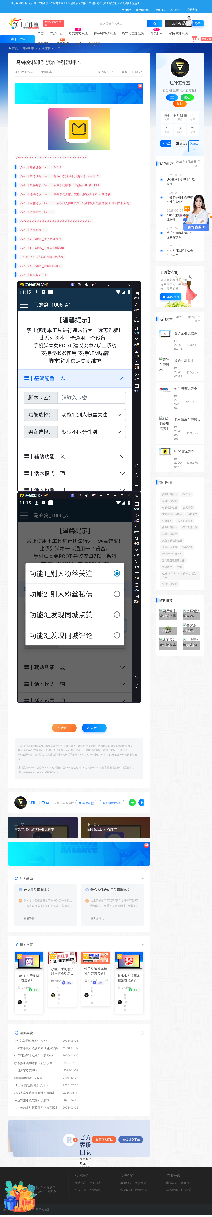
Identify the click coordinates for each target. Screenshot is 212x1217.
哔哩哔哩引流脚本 (172, 553)
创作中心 (186, 1190)
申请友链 (172, 1183)
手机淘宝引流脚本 (26, 1070)
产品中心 (56, 34)
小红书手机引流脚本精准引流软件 (62, 971)
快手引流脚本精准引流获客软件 (95, 971)
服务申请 (80, 1190)
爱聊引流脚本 (169, 547)
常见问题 (126, 1190)
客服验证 (126, 1183)
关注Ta (168, 143)
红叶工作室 (25, 72)
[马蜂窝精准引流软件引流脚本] (79, 129)
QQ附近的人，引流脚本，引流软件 (179, 575)
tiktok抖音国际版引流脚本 (31, 1085)
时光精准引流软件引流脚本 (34, 829)
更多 (78, 43)
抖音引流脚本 (169, 494)
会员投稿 (172, 1190)
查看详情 (29, 918)
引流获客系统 (78, 34)
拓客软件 (187, 547)
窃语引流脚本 (169, 500)
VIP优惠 (126, 9)
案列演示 (186, 1183)
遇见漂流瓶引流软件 (173, 560)
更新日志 (160, 9)
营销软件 (43, 43)
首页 (40, 34)
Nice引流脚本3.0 (186, 451)
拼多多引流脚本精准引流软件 (129, 978)
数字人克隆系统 (133, 34)
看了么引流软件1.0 (187, 333)
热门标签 (175, 9)
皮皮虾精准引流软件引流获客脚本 (36, 1107)
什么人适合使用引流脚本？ (110, 889)
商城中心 (80, 1183)
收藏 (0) (65, 728)
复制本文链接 (113, 803)
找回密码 (141, 1190)
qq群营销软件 (169, 507)
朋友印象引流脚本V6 (187, 420)
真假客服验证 (143, 9)
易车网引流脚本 (185, 388)
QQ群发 (186, 494)
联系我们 (94, 43)
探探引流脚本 (169, 583)
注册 (179, 567)
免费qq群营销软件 (172, 540)
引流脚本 (156, 34)
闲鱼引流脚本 (169, 527)
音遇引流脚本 (184, 360)
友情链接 (95, 1190)
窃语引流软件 (189, 527)
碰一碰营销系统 (105, 34)
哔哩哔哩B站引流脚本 (28, 1078)
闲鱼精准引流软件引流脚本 (31, 1100)
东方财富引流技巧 (172, 514)
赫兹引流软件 (169, 533)
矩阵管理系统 (178, 34)
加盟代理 (62, 43)
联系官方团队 (104, 1139)
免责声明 (141, 1183)
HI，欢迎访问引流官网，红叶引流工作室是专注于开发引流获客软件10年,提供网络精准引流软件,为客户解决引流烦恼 (74, 3)
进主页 (195, 146)
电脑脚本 (28, 48)
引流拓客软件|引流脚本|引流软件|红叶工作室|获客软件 (51, 767)
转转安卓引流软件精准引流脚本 (34, 1092)
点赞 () (95, 728)
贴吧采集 (192, 514)
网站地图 (44, 1209)
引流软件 (167, 520)
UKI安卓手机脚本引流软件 (28, 978)
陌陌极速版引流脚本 (102, 829)
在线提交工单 (131, 1139)
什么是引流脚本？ (37, 889)
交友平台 (188, 507)
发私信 (183, 143)
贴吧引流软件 (184, 520)
